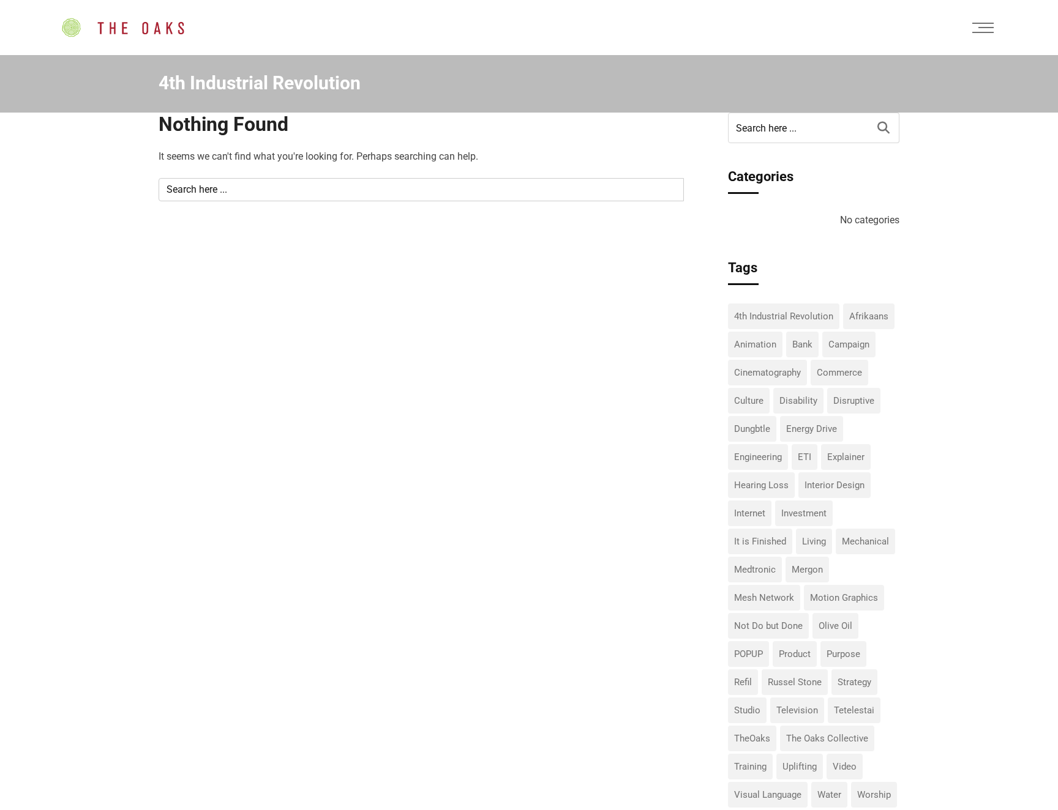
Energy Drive (811, 428)
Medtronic (755, 569)
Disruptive (853, 400)
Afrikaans (868, 316)
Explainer (846, 457)
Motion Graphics (844, 597)
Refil (743, 682)
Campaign (848, 344)
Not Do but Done (768, 625)
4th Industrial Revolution (783, 316)
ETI (804, 457)
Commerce (839, 372)
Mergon (807, 569)
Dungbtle (752, 428)
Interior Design (835, 485)
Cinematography (767, 372)
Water (829, 794)
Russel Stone (795, 682)
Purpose (843, 654)
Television (797, 710)
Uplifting (799, 766)
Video (845, 766)
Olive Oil (835, 625)
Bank (802, 344)
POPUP (748, 654)
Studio (747, 710)
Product (795, 654)
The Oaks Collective (827, 738)
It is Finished (760, 541)
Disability (798, 400)
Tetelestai (854, 710)
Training (750, 766)
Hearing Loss (761, 485)
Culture (748, 400)
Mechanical (865, 541)
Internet (749, 513)
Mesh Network (764, 597)
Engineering (758, 457)
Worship (874, 794)
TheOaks (752, 738)
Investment (804, 513)
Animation (755, 344)
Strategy (854, 682)
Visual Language (767, 794)
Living (814, 541)
